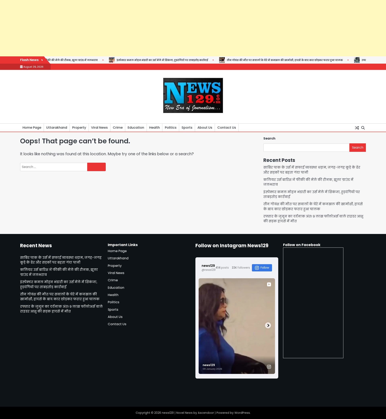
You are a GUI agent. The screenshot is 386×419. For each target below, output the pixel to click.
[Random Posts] (357, 128)
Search (269, 138)
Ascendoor (206, 413)
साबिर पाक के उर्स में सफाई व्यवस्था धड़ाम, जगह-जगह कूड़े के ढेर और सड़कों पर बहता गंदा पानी (61, 260)
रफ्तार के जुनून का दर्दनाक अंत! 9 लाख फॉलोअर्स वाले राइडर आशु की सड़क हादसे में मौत (61, 309)
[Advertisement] (120, 28)
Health (154, 127)
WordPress (242, 413)
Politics (171, 127)
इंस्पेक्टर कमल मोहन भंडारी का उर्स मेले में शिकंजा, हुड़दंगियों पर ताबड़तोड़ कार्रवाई (148, 60)
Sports (187, 127)
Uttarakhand (56, 127)
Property (79, 127)
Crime (118, 127)
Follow (265, 268)
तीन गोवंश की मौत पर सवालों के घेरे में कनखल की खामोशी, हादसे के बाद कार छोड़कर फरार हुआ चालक (271, 60)
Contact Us (226, 127)
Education (136, 127)
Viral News (99, 127)
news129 (168, 413)
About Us (204, 127)
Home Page (32, 127)
